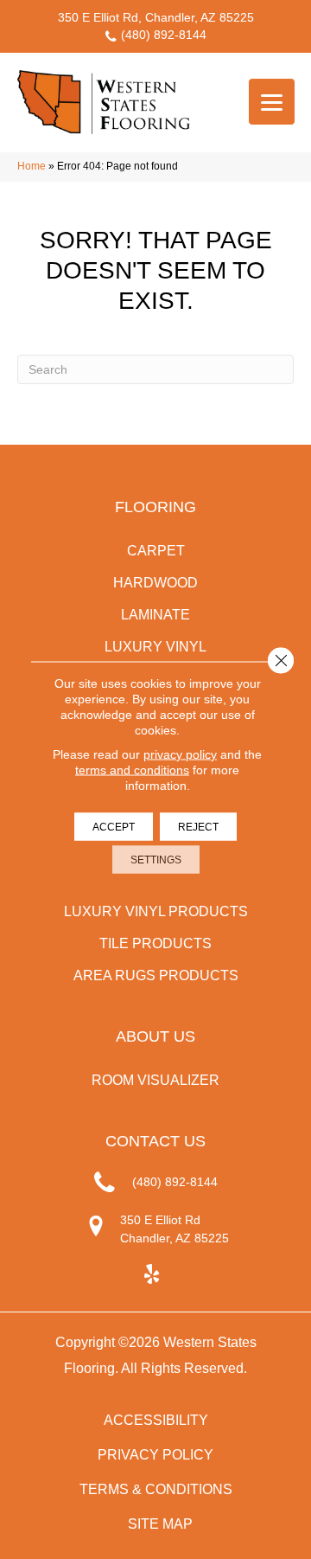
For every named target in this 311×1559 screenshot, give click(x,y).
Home (31, 166)
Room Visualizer (155, 1080)
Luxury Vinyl (155, 646)
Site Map (160, 1524)
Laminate (155, 614)
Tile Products (155, 943)
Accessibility (156, 1420)
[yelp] (151, 1275)
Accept (113, 827)
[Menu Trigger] (271, 101)
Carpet (156, 550)
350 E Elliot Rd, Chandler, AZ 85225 (156, 17)
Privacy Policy (155, 1454)
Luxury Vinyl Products (156, 911)
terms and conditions (132, 770)
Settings (155, 860)
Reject (198, 827)
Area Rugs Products (155, 975)
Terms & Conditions (155, 1489)
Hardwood (155, 582)
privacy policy (180, 754)
